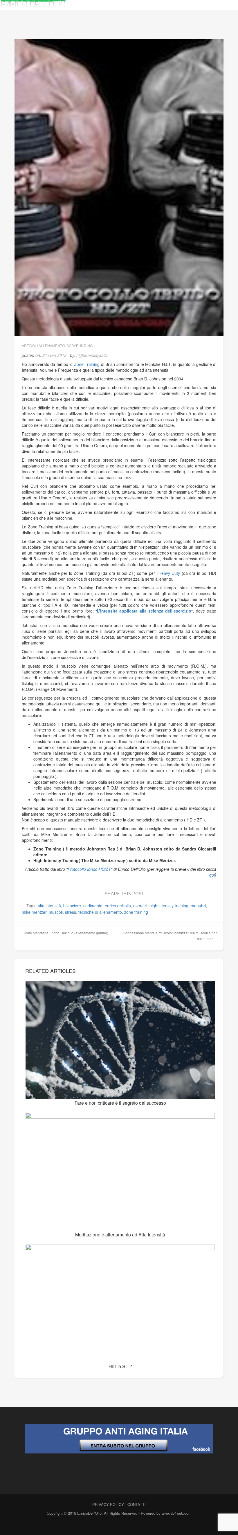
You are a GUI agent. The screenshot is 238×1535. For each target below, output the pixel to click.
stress (70, 912)
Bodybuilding (79, 345)
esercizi (140, 906)
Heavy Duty (169, 573)
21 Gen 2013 (54, 355)
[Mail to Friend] (211, 893)
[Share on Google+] (168, 893)
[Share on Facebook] (150, 893)
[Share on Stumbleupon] (194, 893)
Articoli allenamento (43, 345)
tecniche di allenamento (100, 912)
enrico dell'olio (118, 906)
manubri (198, 906)
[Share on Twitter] (159, 893)
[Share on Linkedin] (176, 893)
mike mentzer (34, 912)
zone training (136, 912)
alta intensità (49, 906)
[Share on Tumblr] (203, 893)
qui (212, 875)
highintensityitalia (92, 355)
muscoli (56, 912)
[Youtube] (127, 1525)
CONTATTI (136, 1504)
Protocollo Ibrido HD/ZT (89, 869)
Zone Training (87, 364)
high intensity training (168, 906)
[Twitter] (117, 1525)
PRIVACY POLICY (108, 1504)
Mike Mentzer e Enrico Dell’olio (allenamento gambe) (66, 932)
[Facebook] (107, 1525)
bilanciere (72, 906)
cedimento (92, 906)
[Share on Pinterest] (185, 893)
